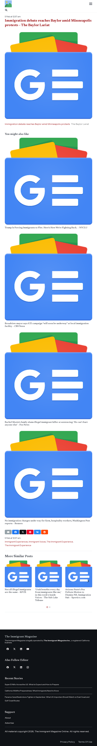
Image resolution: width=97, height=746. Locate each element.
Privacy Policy (67, 741)
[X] (14, 649)
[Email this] (8, 532)
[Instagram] (28, 667)
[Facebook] (7, 649)
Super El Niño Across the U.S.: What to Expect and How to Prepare (32, 684)
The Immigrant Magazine (21, 636)
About (8, 717)
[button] (90, 3)
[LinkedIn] (21, 649)
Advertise (9, 723)
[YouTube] (28, 649)
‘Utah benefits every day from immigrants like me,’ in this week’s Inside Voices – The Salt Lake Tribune (48, 595)
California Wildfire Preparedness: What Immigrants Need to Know (32, 691)
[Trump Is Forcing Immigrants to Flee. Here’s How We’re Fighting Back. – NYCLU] (48, 181)
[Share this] (15, 532)
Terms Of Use (85, 741)
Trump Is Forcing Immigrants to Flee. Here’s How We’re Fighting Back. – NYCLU (46, 228)
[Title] (8, 3)
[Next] (88, 581)
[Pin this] (30, 532)
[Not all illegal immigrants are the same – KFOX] (18, 574)
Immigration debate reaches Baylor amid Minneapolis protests (37, 124)
